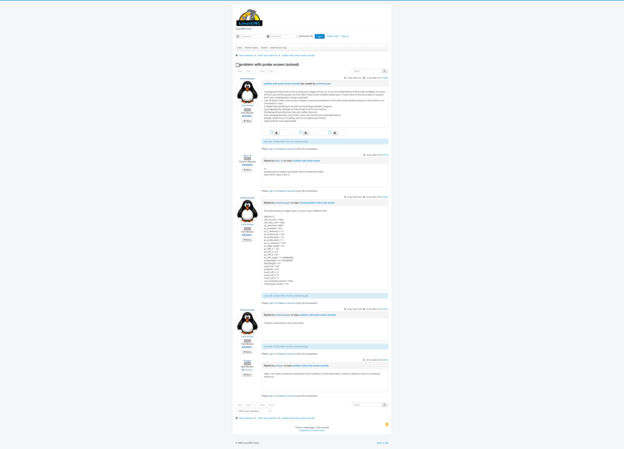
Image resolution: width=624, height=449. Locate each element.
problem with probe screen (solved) (282, 83)
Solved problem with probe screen (317, 202)
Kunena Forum (318, 430)
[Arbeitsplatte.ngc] (271, 132)
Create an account (286, 148)
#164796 (385, 155)
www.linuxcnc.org (278, 47)
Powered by (304, 430)
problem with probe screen (306, 160)
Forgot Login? (333, 35)
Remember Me (306, 36)
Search (264, 47)
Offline (247, 110)
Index (239, 47)
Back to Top (382, 442)
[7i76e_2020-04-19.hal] (301, 132)
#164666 (385, 77)
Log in (320, 36)
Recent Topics (251, 47)
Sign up (345, 35)
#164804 (385, 197)
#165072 (385, 309)
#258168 (385, 359)
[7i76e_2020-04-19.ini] (330, 132)
